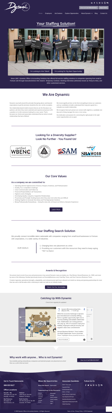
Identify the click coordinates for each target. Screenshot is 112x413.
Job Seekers (58, 13)
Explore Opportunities (71, 13)
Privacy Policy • (79, 411)
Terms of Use (70, 411)
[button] (89, 360)
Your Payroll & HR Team (68, 396)
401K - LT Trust (65, 392)
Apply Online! (103, 7)
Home (40, 13)
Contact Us (103, 13)
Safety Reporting (66, 404)
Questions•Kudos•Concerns (69, 399)
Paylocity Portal (66, 387)
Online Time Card (66, 384)
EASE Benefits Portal (67, 389)
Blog (96, 13)
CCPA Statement (88, 411)
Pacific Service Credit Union (69, 394)
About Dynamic (86, 13)
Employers (48, 13)
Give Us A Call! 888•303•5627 (88, 7)
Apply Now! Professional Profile (69, 401)
